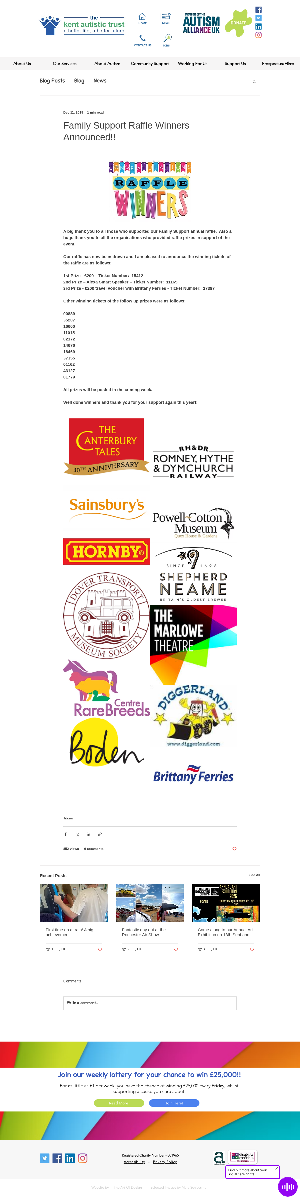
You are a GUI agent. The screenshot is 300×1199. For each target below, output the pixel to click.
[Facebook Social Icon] (258, 10)
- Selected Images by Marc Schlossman (175, 1187)
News (100, 81)
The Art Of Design (128, 1187)
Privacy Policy (165, 1162)
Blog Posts (52, 81)
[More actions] (234, 112)
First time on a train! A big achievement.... (69, 932)
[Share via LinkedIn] (88, 834)
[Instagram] (258, 35)
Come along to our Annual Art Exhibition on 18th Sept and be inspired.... (225, 932)
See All (254, 875)
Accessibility (134, 1162)
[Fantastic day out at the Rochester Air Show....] (150, 903)
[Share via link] (100, 834)
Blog (79, 81)
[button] (254, 81)
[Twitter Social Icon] (258, 18)
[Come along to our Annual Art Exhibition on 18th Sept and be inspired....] (226, 903)
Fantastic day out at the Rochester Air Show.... (144, 932)
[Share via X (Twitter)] (77, 834)
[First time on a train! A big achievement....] (74, 903)
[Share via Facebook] (65, 834)
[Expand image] (106, 451)
